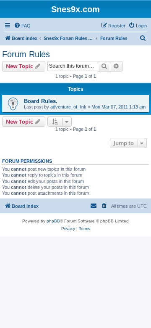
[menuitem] (22, 26)
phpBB (53, 221)
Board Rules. (40, 101)
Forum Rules (26, 54)
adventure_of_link (68, 106)
